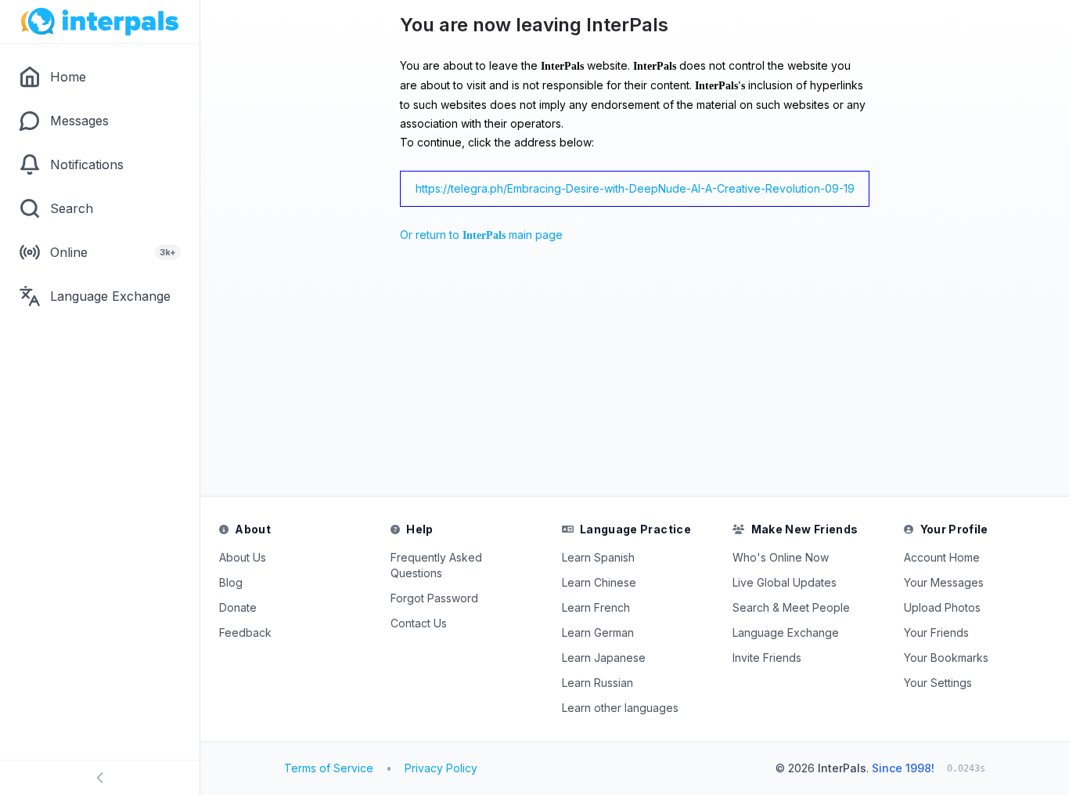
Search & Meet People (791, 607)
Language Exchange (785, 632)
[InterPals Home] (100, 22)
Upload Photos (942, 607)
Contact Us (419, 623)
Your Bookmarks (946, 657)
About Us (242, 557)
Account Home (942, 557)
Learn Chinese (599, 582)
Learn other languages (620, 707)
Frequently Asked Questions (436, 565)
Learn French (596, 607)
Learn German (598, 632)
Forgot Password (434, 598)
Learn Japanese (604, 657)
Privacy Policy (441, 768)
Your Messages (944, 582)
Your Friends (936, 632)
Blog (231, 582)
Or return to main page (481, 234)
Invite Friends (766, 657)
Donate (238, 607)
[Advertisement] (414, 373)
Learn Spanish (598, 557)
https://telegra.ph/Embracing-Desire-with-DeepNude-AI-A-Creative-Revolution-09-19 (635, 188)
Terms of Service (328, 768)
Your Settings (938, 682)
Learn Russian (597, 682)
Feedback (245, 632)
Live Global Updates (784, 582)
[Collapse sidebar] (100, 778)
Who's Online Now (780, 557)
